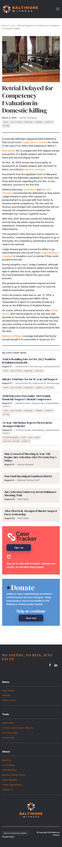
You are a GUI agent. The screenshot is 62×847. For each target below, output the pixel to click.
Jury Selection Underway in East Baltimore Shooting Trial (30, 493)
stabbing (39, 122)
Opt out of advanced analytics (15, 833)
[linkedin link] (56, 665)
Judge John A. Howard (35, 142)
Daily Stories (16, 122)
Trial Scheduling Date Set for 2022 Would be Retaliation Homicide (29, 360)
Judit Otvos (29, 189)
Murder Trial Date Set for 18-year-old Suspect (30, 379)
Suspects (49, 122)
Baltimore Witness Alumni (14, 775)
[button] (58, 8)
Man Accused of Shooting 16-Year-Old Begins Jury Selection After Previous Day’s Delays (30, 457)
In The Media (8, 765)
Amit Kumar (8, 150)
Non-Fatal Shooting (11, 441)
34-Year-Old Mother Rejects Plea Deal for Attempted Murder (27, 424)
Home (5, 25)
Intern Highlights (9, 780)
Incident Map (8, 737)
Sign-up (18, 547)
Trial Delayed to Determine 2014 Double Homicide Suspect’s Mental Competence (27, 397)
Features (6, 695)
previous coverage (34, 169)
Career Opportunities (12, 784)
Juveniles (39, 387)
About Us (6, 760)
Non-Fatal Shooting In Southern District (28, 476)
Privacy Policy (8, 837)
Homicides (28, 122)
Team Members (9, 770)
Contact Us (7, 789)
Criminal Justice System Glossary (17, 728)
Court (13, 25)
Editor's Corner (9, 700)
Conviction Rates (10, 732)
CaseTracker (8, 723)
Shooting (39, 371)
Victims (6, 126)
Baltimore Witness (12, 336)
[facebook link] (50, 665)
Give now (31, 618)
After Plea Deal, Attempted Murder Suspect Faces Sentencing (30, 512)
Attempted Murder (10, 437)
